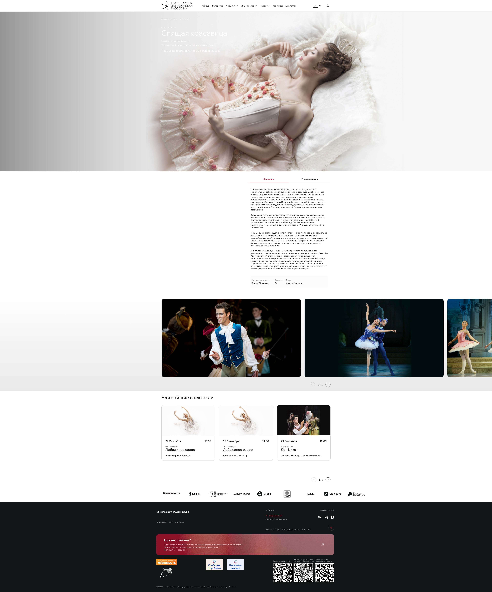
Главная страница (169, 19)
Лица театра (247, 5)
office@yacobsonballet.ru (276, 519)
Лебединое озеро (180, 449)
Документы (161, 522)
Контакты (278, 5)
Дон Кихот (289, 449)
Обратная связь (176, 522)
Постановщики (310, 179)
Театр (263, 5)
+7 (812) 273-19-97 (274, 516)
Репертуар (217, 5)
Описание (268, 179)
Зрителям (291, 5)
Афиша (205, 5)
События (230, 5)
